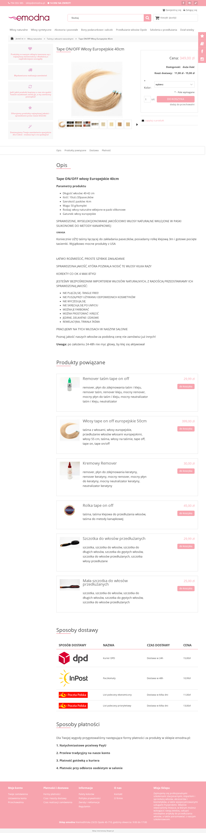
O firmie (118, 798)
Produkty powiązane (75, 150)
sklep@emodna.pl (35, 2)
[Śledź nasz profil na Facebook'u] (202, 51)
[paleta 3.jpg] (86, 124)
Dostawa (94, 150)
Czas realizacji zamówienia (57, 802)
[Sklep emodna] (28, 17)
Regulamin (84, 806)
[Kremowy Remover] (70, 471)
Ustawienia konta (17, 798)
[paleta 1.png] (70, 124)
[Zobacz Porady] (202, 44)
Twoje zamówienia (18, 794)
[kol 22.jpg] (128, 124)
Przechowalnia (16, 802)
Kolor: (147, 84)
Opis (58, 150)
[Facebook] (183, 3)
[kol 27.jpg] (119, 124)
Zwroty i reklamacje (89, 802)
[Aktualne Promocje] (202, 36)
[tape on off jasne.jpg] (62, 124)
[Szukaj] (147, 18)
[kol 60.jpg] (103, 124)
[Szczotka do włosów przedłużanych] (70, 542)
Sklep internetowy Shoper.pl (103, 831)
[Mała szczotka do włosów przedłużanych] (70, 584)
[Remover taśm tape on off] (70, 384)
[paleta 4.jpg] (95, 124)
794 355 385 (16, 2)
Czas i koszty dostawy (54, 798)
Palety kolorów (86, 794)
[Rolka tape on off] (70, 511)
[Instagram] (189, 3)
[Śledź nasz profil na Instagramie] (202, 59)
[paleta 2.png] (78, 124)
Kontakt (118, 794)
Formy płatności (52, 794)
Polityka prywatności (90, 798)
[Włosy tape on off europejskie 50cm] (70, 430)
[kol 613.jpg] (111, 124)
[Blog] (195, 3)
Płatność (106, 150)
